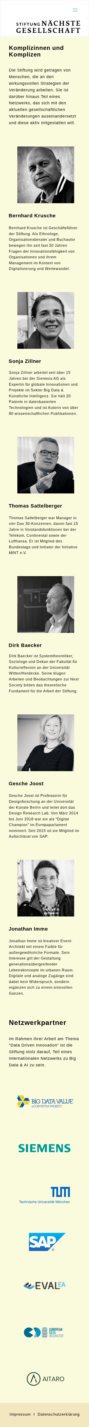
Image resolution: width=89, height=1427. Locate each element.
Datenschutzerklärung (59, 1414)
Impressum (22, 1414)
